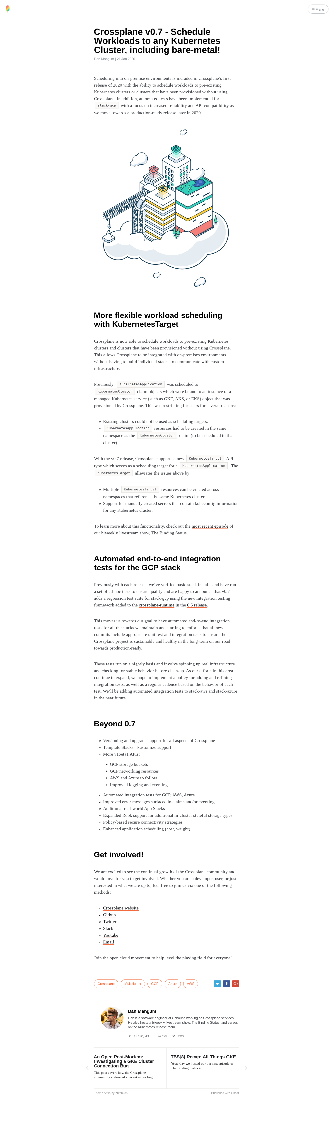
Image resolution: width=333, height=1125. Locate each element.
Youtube (110, 935)
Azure (172, 984)
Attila (107, 1093)
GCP (155, 984)
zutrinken (122, 1093)
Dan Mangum (104, 59)
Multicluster (132, 984)
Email (108, 941)
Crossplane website (121, 907)
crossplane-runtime (156, 604)
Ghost (235, 1093)
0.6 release (197, 604)
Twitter (109, 921)
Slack (108, 928)
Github (109, 914)
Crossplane (106, 984)
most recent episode (210, 526)
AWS (190, 984)
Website (163, 1036)
